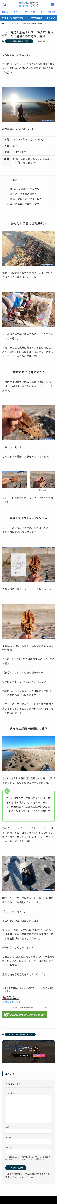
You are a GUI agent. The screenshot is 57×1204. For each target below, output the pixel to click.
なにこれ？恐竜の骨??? (23, 194)
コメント (10, 1093)
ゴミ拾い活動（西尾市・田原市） (19, 41)
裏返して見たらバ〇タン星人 (26, 199)
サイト (8, 1147)
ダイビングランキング (11, 1002)
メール (8, 1137)
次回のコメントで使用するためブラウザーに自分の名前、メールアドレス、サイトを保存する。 (29, 1158)
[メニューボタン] (52, 4)
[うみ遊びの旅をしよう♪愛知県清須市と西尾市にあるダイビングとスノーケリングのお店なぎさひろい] (28, 4)
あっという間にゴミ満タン (24, 189)
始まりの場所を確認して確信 (26, 204)
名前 (7, 1127)
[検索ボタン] (4, 4)
